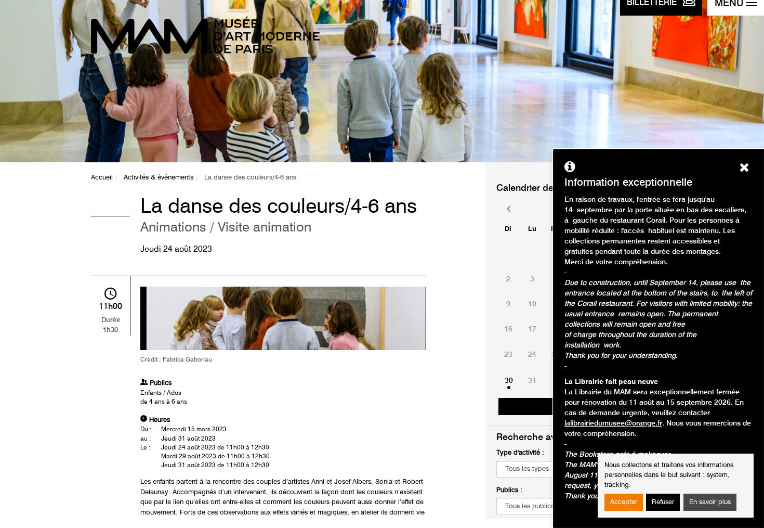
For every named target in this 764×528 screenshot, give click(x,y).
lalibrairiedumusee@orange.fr (613, 423)
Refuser (663, 502)
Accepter (623, 502)
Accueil (102, 177)
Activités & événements (158, 177)
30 (509, 380)
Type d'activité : (520, 452)
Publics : (509, 490)
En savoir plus (710, 502)
